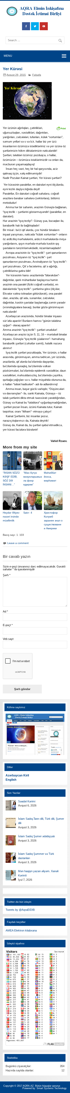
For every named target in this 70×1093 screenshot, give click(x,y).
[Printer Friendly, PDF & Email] (61, 127)
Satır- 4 (27, 512)
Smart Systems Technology (52, 1088)
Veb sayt (8, 638)
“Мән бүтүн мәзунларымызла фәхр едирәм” (32, 478)
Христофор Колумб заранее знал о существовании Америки (53, 520)
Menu (8, 55)
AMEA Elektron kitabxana (21, 930)
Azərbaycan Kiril (17, 775)
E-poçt (8, 625)
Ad (5, 611)
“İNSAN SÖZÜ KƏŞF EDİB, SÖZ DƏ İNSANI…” (11, 478)
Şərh (6, 575)
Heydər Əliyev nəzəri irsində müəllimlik (11, 516)
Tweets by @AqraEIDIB (20, 909)
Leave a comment (18, 543)
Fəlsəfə (36, 75)
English (11, 779)
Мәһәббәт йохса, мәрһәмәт (50, 476)
